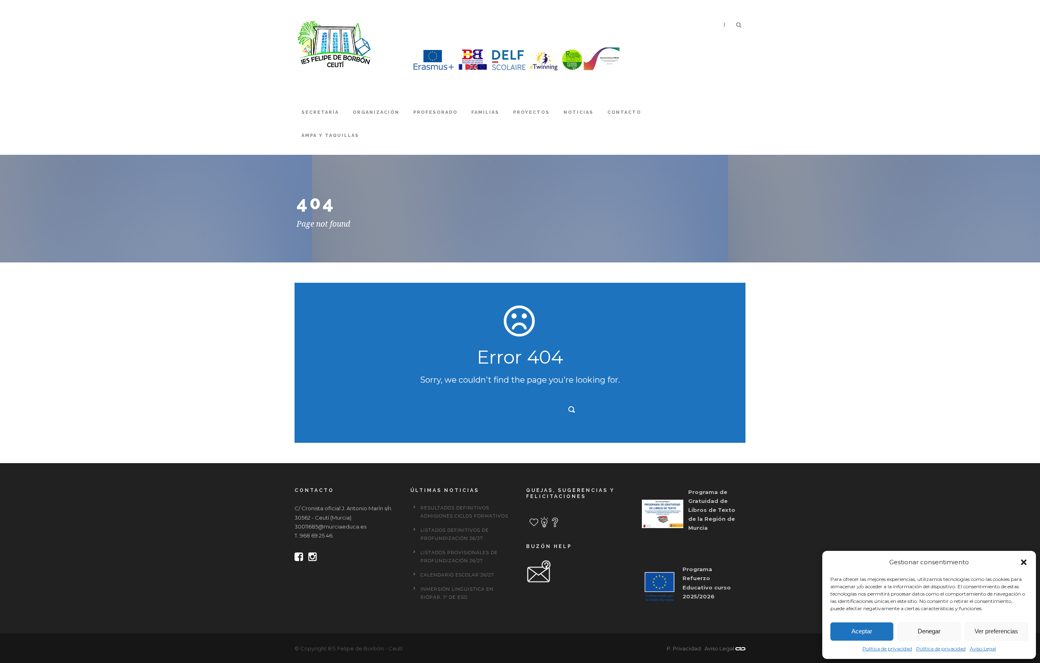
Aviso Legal (983, 649)
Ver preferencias (996, 631)
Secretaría (320, 112)
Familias (485, 112)
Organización (376, 112)
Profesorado (435, 112)
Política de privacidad (887, 649)
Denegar (929, 631)
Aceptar (862, 631)
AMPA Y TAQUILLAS (330, 135)
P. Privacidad (684, 648)
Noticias (578, 112)
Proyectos (531, 112)
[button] (1024, 562)
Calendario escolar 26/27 (457, 575)
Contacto (624, 112)
